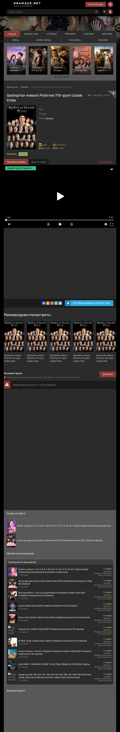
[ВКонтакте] (44, 303)
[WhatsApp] (56, 303)
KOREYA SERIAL (43, 40)
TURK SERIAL (74, 40)
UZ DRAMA (51, 33)
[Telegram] (60, 303)
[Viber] (52, 303)
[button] (52, 77)
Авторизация (95, 4)
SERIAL (15, 40)
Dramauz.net (12, 87)
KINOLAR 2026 (31, 33)
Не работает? (106, 162)
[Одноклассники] (48, 303)
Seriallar (24, 87)
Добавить (108, 374)
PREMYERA (70, 33)
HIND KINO (107, 33)
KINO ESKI (103, 40)
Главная (12, 33)
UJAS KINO (89, 33)
